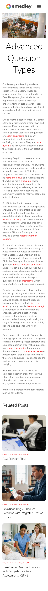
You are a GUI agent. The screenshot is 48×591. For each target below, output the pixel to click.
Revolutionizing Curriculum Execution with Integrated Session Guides (22, 513)
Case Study (7, 454)
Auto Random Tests (14, 459)
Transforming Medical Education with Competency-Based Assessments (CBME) (21, 571)
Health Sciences (21, 454)
